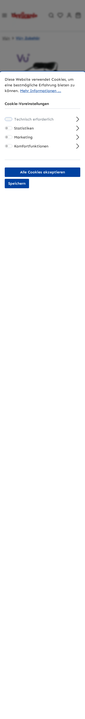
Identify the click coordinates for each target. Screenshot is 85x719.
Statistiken (24, 128)
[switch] (8, 128)
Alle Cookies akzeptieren (42, 172)
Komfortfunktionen (31, 146)
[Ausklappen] (77, 118)
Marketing (23, 137)
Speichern (17, 183)
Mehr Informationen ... (40, 90)
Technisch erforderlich (34, 119)
